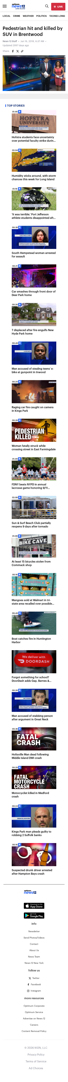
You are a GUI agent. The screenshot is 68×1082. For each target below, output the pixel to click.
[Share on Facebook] (13, 51)
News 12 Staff (10, 41)
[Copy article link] (22, 51)
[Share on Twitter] (17, 51)
